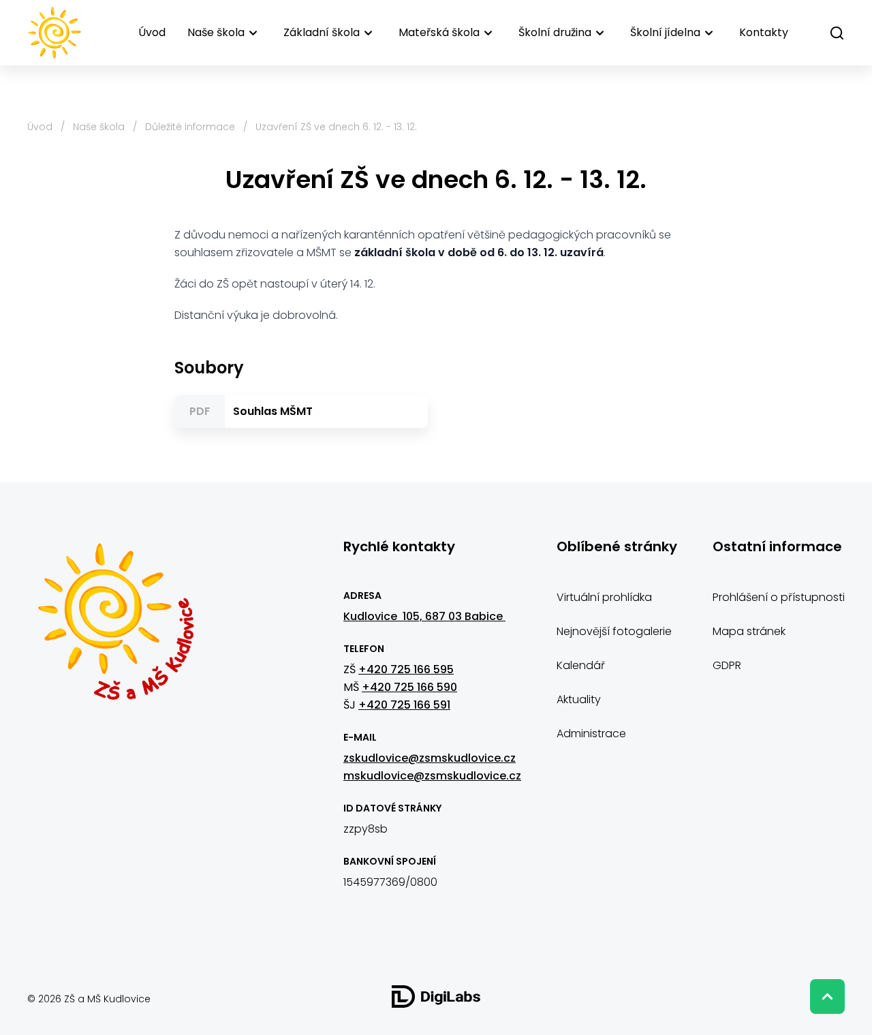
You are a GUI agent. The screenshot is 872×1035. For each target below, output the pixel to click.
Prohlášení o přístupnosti (779, 597)
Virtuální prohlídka (604, 597)
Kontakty (763, 32)
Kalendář (581, 665)
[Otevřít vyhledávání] (837, 33)
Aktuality (579, 699)
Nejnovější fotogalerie (614, 631)
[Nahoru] (827, 996)
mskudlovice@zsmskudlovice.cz (432, 776)
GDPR (727, 665)
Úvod (152, 32)
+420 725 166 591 (404, 705)
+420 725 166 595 (406, 669)
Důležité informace (190, 127)
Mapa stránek (749, 631)
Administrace (591, 733)
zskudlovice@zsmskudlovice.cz (429, 758)
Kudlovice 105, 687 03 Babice (424, 616)
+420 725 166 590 (409, 687)
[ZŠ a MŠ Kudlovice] (115, 629)
